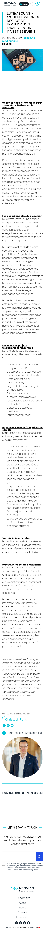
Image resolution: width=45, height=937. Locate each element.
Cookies (8, 928)
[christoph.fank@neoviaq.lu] (8, 725)
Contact (22, 912)
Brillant (31, 928)
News (22, 907)
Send (39, 856)
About (22, 902)
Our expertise (22, 898)
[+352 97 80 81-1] (4, 725)
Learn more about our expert (25, 733)
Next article (35, 793)
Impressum (22, 917)
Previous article (13, 793)
